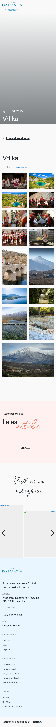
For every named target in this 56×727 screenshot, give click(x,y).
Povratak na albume (18, 138)
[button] (3, 533)
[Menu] (51, 6)
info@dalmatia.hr (11, 625)
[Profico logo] (37, 722)
